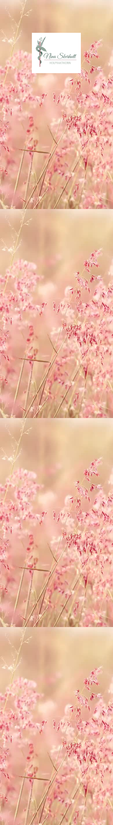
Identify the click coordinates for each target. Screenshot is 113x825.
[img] (56, 53)
